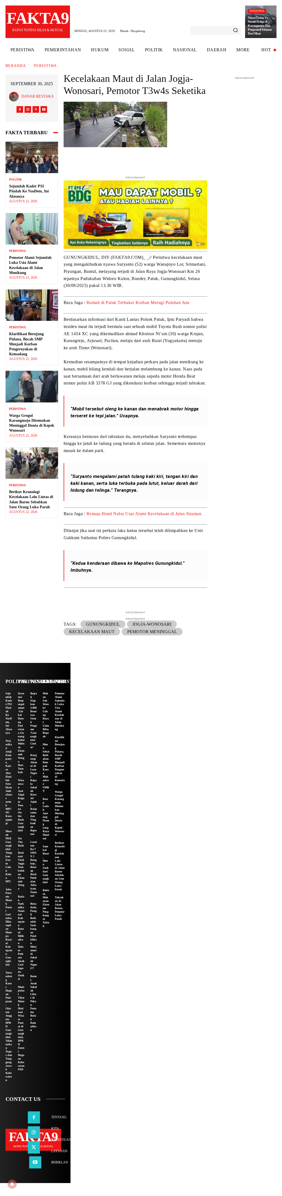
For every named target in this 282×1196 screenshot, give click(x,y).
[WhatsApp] (172, 159)
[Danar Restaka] (15, 96)
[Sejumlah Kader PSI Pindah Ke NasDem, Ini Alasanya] (32, 157)
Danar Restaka (37, 96)
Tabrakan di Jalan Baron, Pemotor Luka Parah (59, 908)
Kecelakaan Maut (92, 631)
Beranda (16, 66)
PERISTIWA (257, 10)
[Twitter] (35, 109)
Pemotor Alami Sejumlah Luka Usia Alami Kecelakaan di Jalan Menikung (59, 711)
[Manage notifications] (12, 1183)
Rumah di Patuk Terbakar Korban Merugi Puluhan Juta (137, 302)
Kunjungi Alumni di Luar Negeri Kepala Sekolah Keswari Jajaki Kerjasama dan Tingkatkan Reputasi (33, 794)
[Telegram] (159, 159)
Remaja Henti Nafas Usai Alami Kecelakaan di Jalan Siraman (144, 513)
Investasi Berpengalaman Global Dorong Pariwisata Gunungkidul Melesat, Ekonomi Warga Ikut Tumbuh (21, 733)
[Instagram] (28, 109)
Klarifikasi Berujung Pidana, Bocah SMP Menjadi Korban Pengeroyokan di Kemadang (26, 344)
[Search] (235, 30)
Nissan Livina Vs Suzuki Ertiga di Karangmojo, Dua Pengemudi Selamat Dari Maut (260, 25)
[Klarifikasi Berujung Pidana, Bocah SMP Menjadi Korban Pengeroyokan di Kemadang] (32, 305)
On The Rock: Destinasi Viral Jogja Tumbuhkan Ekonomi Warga (21, 863)
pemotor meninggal (152, 631)
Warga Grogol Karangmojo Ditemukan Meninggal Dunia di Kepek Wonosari (59, 813)
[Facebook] (20, 109)
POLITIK (15, 179)
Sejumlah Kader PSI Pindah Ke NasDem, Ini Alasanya (29, 191)
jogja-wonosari (151, 624)
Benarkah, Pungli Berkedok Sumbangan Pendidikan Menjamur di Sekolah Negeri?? (33, 936)
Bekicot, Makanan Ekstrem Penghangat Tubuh (46, 908)
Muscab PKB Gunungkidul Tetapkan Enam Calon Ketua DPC (9, 856)
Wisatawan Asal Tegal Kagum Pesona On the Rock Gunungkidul (21, 805)
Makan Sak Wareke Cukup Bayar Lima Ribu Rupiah (46, 715)
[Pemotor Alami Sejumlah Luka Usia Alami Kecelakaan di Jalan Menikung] (32, 228)
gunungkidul (103, 624)
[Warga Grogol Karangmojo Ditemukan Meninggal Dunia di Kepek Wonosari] (32, 386)
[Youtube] (43, 109)
